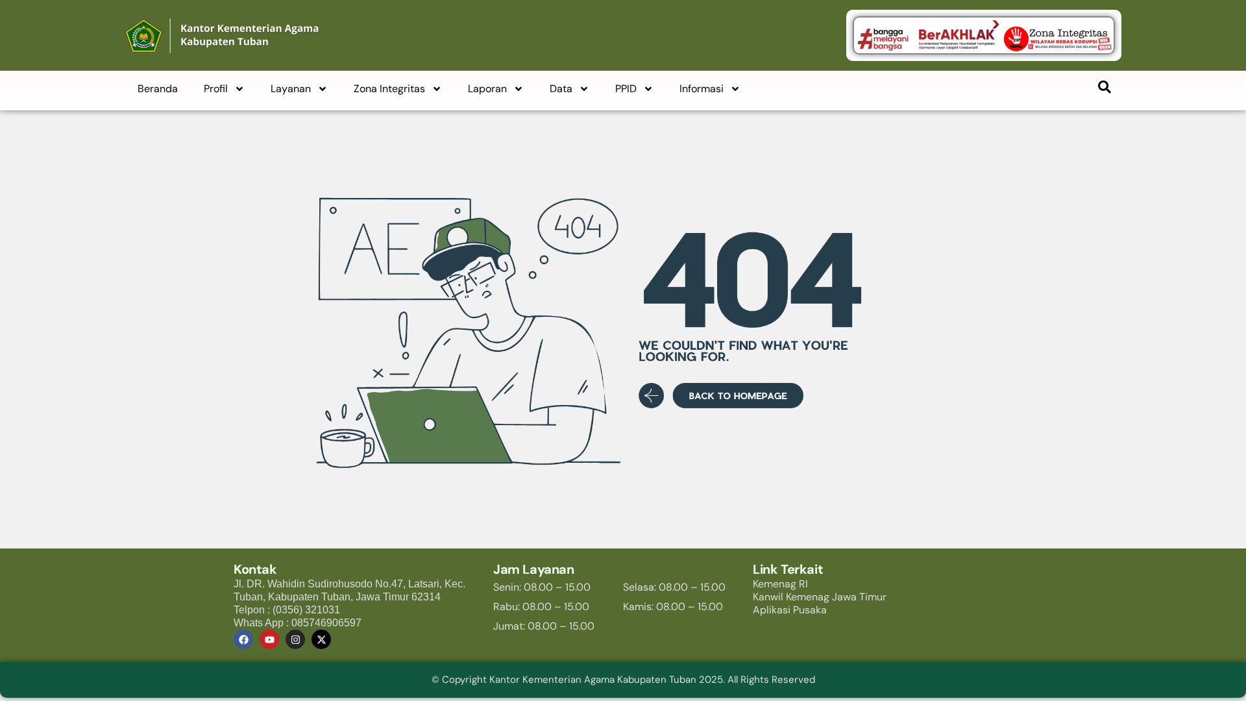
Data (561, 88)
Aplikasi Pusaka (790, 610)
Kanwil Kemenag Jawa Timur (819, 597)
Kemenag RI (780, 584)
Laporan (487, 88)
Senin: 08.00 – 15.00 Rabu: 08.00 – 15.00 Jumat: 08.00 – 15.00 (543, 606)
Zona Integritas (389, 88)
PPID (626, 88)
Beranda (158, 88)
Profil (216, 88)
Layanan (291, 88)
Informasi (701, 88)
